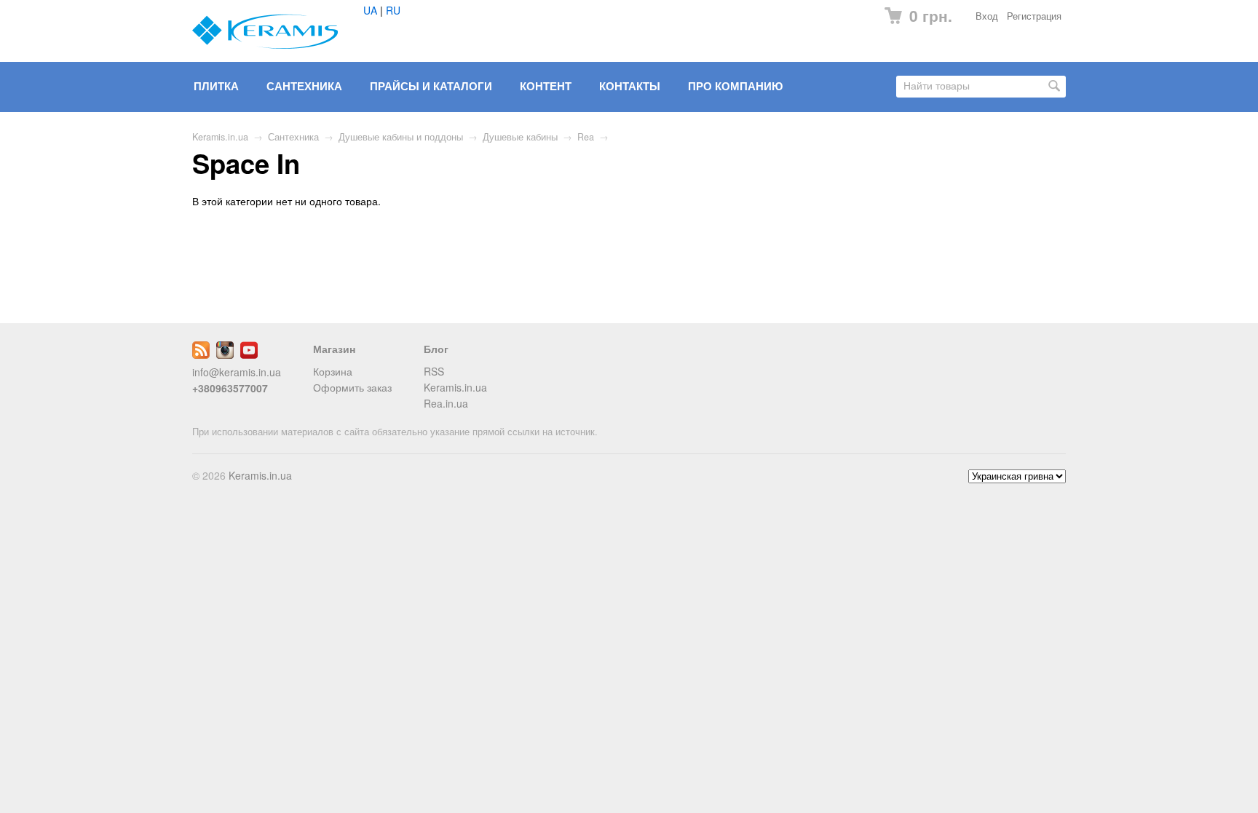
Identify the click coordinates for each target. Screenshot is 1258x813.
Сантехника (304, 86)
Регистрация (1034, 16)
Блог (436, 348)
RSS (434, 371)
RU (393, 10)
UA (370, 10)
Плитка (216, 86)
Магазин (334, 348)
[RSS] (201, 354)
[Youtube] (249, 354)
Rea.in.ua (446, 403)
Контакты (629, 86)
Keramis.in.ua (220, 136)
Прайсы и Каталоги (431, 86)
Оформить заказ (352, 387)
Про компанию (735, 86)
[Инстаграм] (225, 354)
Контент (545, 86)
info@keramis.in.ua (236, 372)
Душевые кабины (520, 136)
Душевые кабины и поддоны (401, 136)
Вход (987, 16)
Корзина (332, 371)
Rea (585, 136)
